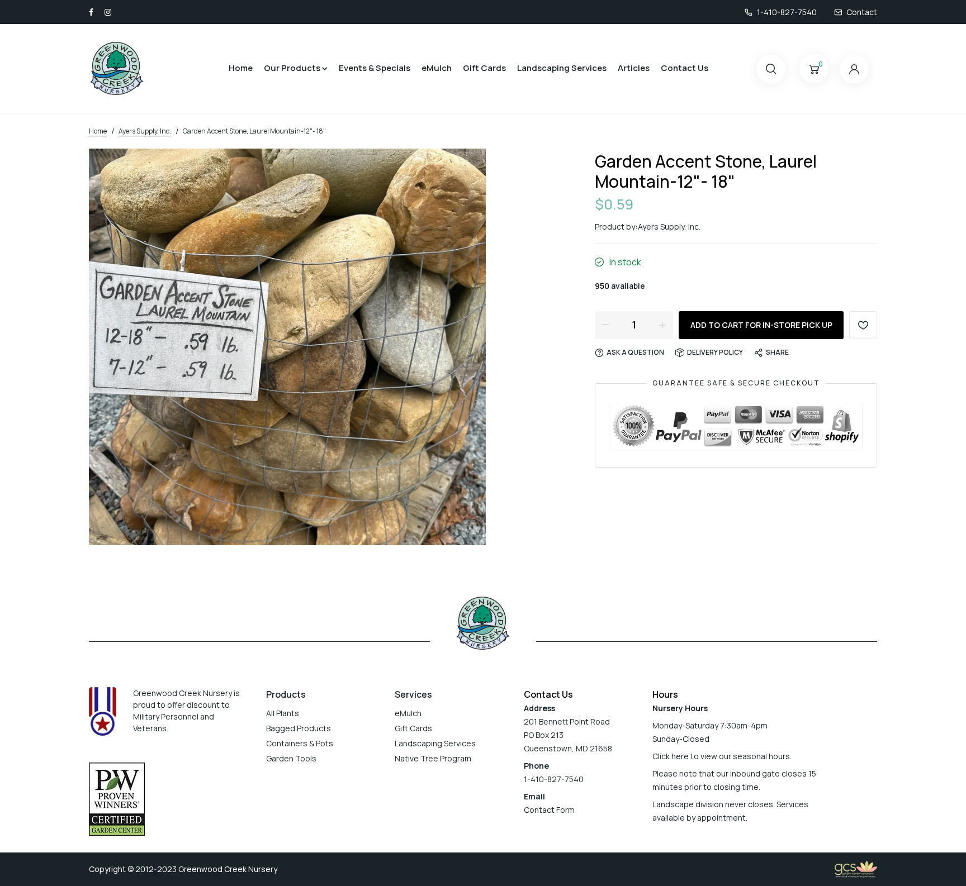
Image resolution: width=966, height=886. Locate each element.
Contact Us (684, 68)
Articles (634, 68)
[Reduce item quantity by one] (605, 324)
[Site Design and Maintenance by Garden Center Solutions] (856, 868)
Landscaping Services (562, 68)
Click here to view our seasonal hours (721, 756)
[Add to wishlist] (863, 325)
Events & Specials (374, 68)
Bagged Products (298, 728)
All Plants (282, 713)
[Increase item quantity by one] (662, 324)
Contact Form (549, 809)
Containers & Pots (299, 743)
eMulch (437, 68)
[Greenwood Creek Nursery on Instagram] (108, 12)
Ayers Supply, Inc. (669, 226)
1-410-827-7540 (787, 12)
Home (241, 68)
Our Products (292, 68)
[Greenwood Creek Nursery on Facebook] (91, 12)
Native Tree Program (433, 758)
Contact (861, 12)
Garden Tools (291, 758)
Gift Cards (484, 68)
